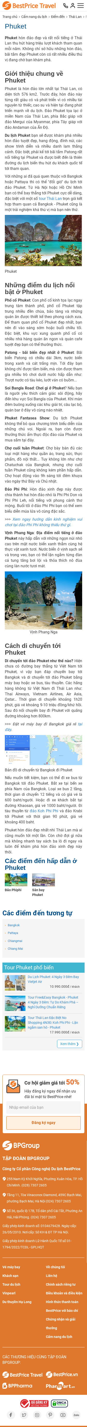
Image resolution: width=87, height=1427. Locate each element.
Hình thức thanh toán (62, 1302)
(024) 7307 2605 (58, 1201)
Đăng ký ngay (43, 1122)
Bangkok (12, 925)
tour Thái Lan (50, 198)
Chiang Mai (14, 948)
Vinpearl (8, 1293)
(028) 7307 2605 (34, 1185)
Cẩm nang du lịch (34, 17)
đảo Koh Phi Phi (44, 811)
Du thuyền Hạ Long (16, 1302)
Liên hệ (51, 1276)
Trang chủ (9, 17)
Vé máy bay (11, 1267)
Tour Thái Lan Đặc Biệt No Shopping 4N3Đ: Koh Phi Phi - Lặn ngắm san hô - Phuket (53, 1022)
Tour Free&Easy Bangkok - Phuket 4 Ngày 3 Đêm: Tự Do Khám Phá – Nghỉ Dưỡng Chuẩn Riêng (53, 1002)
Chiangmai (13, 941)
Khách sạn (10, 1276)
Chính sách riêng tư (61, 1284)
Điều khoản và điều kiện (64, 1293)
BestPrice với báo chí (62, 1311)
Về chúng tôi (55, 1267)
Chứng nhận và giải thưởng (60, 1323)
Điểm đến (58, 17)
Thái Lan (75, 17)
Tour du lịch (11, 1284)
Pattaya (11, 933)
